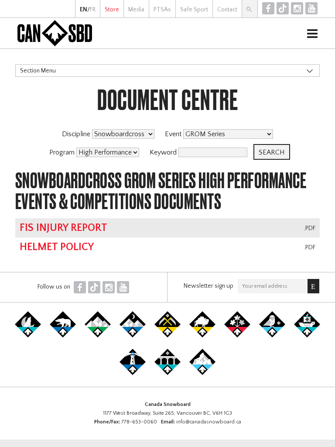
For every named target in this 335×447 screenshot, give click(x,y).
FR (93, 9)
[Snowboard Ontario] (237, 335)
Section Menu (38, 70)
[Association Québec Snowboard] (272, 335)
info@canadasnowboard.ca (208, 422)
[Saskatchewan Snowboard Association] (167, 335)
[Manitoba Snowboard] (202, 335)
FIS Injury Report (63, 228)
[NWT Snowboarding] (63, 335)
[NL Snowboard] (202, 373)
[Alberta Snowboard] (133, 335)
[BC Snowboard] (98, 335)
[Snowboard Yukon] (28, 335)
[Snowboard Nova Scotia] (133, 373)
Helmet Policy (57, 247)
